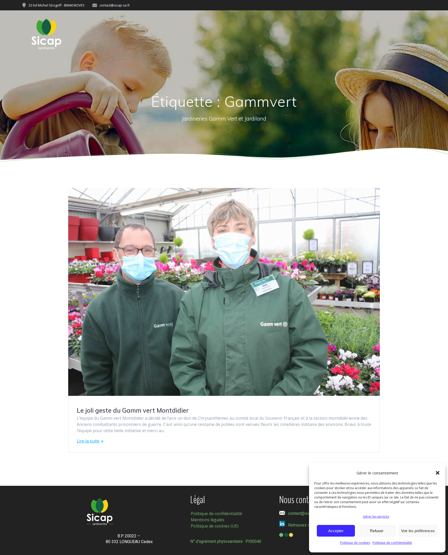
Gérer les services (376, 516)
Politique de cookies (355, 542)
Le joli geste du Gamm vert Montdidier (133, 410)
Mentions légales (207, 520)
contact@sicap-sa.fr (306, 513)
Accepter (336, 531)
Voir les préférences (418, 531)
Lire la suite (88, 441)
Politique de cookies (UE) (215, 526)
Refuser (376, 531)
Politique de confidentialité (392, 542)
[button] (437, 472)
